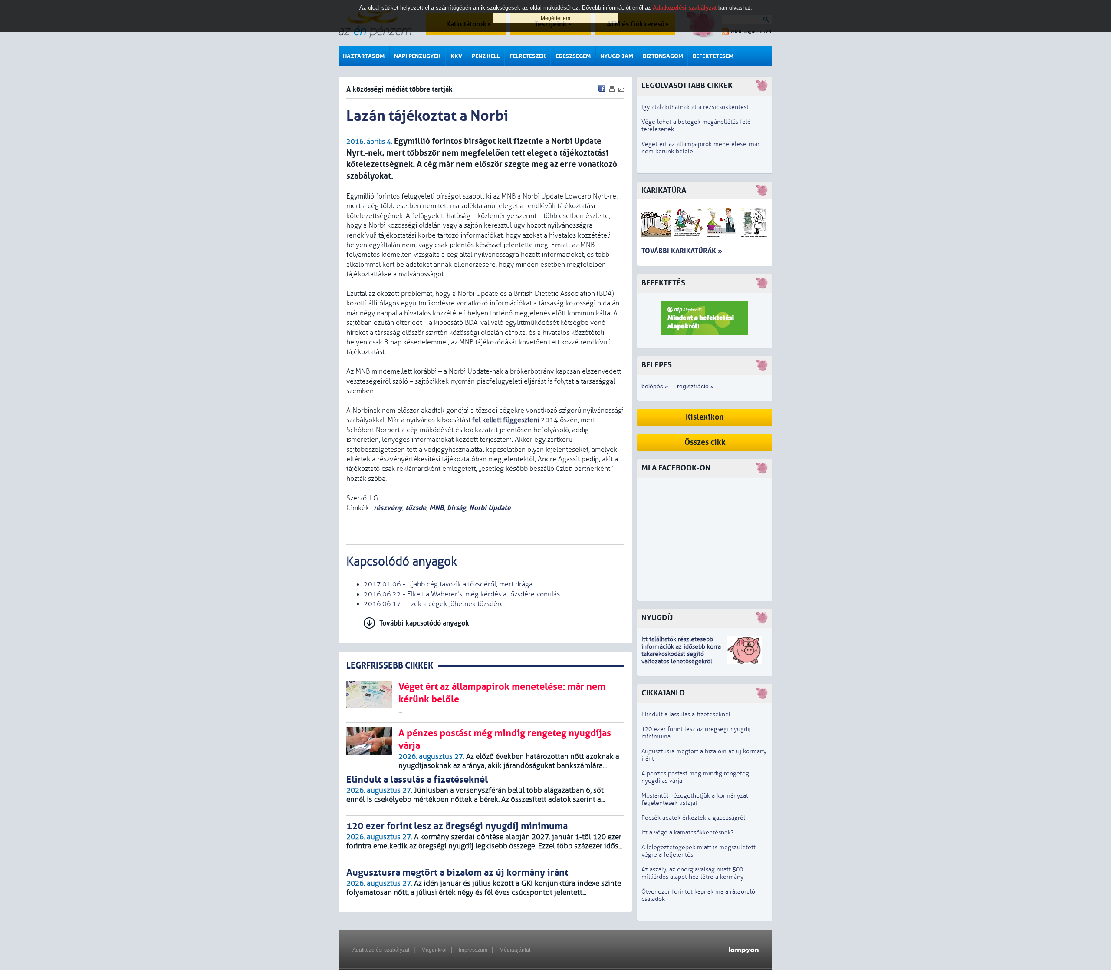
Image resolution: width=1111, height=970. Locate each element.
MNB (436, 507)
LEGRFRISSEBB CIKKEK (389, 666)
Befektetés (663, 283)
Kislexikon (705, 417)
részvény (388, 507)
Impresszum (473, 950)
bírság (456, 507)
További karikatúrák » (681, 251)
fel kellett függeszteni (505, 420)
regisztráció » (695, 386)
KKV (456, 56)
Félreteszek (527, 56)
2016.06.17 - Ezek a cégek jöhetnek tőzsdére (434, 604)
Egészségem (573, 56)
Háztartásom (364, 56)
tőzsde (415, 507)
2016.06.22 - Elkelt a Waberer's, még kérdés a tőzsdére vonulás (462, 594)
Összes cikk (705, 442)
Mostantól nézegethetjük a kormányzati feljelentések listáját (695, 799)
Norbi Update (490, 507)
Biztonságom (663, 56)
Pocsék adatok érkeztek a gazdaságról (693, 817)
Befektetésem (713, 56)
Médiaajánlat (515, 950)
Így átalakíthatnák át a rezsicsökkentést (695, 107)
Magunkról (434, 950)
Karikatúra (663, 190)
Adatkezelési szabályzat (380, 950)
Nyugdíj (657, 617)
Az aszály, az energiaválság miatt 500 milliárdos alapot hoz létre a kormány (692, 873)
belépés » (654, 386)
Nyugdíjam (616, 56)
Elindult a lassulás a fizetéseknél (685, 714)
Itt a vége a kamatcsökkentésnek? (687, 832)
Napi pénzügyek (417, 56)
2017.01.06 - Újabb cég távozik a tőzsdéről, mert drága (448, 584)
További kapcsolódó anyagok (424, 623)
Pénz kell (486, 56)
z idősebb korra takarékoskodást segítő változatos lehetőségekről (681, 654)
